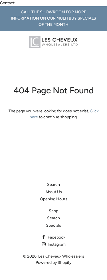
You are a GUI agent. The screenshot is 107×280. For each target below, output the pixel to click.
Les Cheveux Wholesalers (61, 256)
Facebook (56, 237)
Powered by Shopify (53, 262)
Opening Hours (53, 199)
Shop (53, 211)
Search (53, 184)
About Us (53, 192)
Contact (7, 3)
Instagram (56, 244)
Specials (53, 225)
